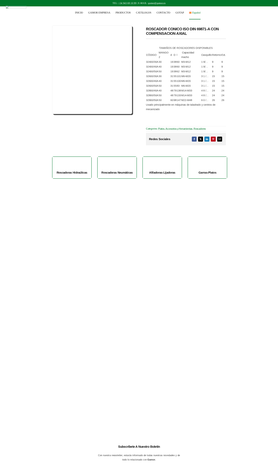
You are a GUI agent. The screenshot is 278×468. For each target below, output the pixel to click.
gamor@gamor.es (156, 3)
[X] (200, 139)
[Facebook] (194, 139)
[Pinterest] (213, 139)
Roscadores (200, 129)
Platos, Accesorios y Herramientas (175, 129)
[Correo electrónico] (219, 139)
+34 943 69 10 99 (127, 3)
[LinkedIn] (207, 139)
